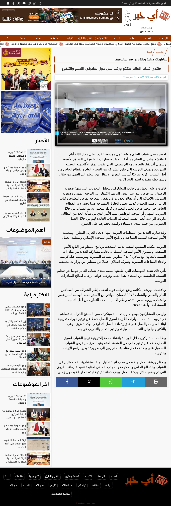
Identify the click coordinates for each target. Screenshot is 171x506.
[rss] (40, 3)
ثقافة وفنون (101, 38)
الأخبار (148, 38)
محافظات (67, 485)
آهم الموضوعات (25, 230)
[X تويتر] (18, 3)
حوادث (23, 38)
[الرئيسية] (8, 3)
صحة (38, 38)
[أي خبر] (61, 15)
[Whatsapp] (34, 3)
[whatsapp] (111, 382)
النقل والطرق (85, 38)
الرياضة (132, 38)
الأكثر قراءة (36, 295)
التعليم (26, 485)
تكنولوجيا (69, 38)
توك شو (82, 485)
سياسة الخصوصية (60, 494)
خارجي (53, 485)
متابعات (54, 38)
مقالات (95, 485)
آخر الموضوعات (31, 384)
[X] (89, 382)
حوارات (13, 485)
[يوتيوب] (24, 3)
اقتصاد (117, 38)
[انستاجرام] (29, 3)
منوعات (40, 485)
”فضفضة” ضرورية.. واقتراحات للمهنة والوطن (51, 44)
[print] (156, 382)
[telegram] (133, 382)
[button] (7, 264)
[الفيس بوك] (13, 3)
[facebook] (67, 382)
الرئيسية (163, 38)
